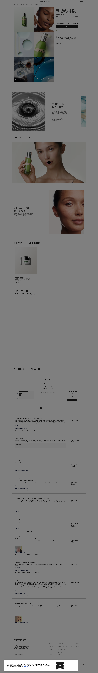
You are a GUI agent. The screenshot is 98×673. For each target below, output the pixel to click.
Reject (60, 665)
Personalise (60, 668)
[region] (41, 665)
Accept (59, 662)
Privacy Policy (25, 666)
